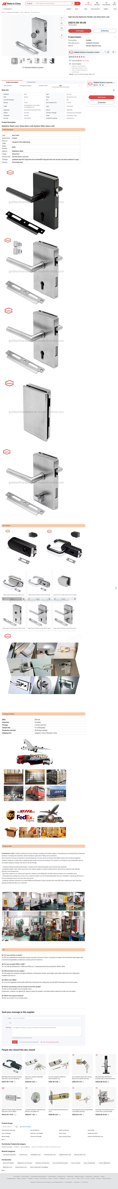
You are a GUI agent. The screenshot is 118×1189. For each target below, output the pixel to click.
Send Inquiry (80, 31)
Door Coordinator (6, 1133)
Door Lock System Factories (60, 1163)
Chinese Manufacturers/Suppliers (38, 1176)
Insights (103, 1176)
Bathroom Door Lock (21, 1167)
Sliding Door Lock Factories (24, 1163)
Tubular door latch (92, 1133)
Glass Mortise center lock (8, 1130)
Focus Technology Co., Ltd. (47, 1182)
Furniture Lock (23, 1154)
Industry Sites (70, 1176)
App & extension (95, 9)
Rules (115, 9)
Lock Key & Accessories (9, 1154)
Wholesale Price (61, 1176)
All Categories (7, 9)
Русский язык (43, 1178)
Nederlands (62, 1178)
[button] (79, 85)
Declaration (77, 1182)
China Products (25, 1176)
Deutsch (56, 1178)
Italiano (50, 1178)
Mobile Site (96, 1176)
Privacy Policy (84, 1182)
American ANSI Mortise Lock (95, 1136)
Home (3, 12)
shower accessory (64, 1130)
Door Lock (27, 12)
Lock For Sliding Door (104, 1163)
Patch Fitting (62, 1133)
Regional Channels (79, 1176)
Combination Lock (35, 1154)
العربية (68, 1178)
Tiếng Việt (98, 1178)
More (3, 1170)
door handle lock (34, 1130)
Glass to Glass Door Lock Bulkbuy (39, 1167)
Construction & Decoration (12, 12)
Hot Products (17, 1176)
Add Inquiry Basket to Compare (34, 67)
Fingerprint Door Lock (65, 1154)
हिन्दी (82, 1178)
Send (14, 1042)
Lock (22, 12)
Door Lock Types (75, 1163)
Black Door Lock (7, 1167)
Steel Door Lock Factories (42, 1163)
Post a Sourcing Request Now (50, 1042)
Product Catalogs (26, 1126)
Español (24, 1178)
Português (30, 1178)
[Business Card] (114, 90)
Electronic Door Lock (79, 1154)
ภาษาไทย (87, 1178)
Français (36, 1178)
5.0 (95, 85)
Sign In (71, 74)
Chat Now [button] (106, 31)
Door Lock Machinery (89, 1163)
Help (85, 9)
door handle (91, 1130)
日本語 (77, 1178)
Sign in (114, 4)
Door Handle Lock (35, 12)
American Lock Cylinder (36, 1133)
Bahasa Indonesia (107, 1178)
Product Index (89, 1176)
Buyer (76, 9)
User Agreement (68, 1182)
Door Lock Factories (8, 1163)
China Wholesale (52, 1176)
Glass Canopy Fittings (65, 1136)
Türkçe (92, 1178)
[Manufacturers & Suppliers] (11, 3)
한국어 (73, 1178)
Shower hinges (6, 1136)
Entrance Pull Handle (36, 1136)
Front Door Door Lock (50, 1154)
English (18, 1178)
